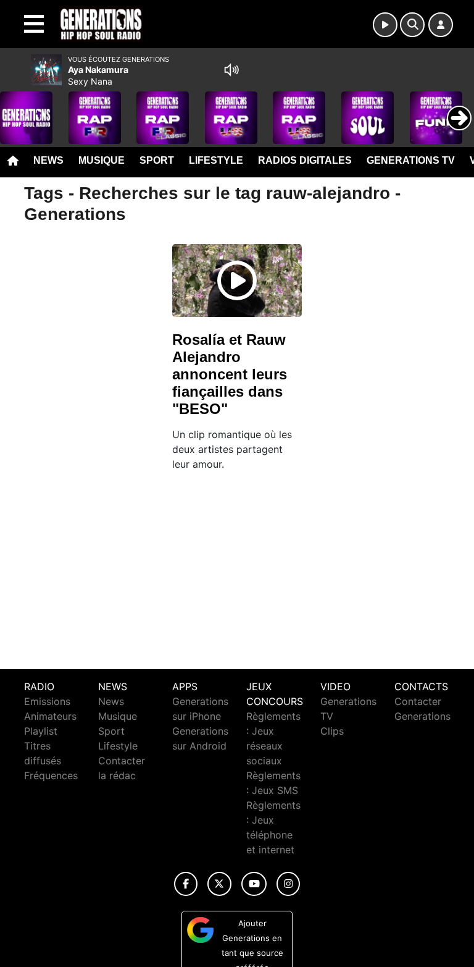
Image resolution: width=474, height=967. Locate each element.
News (48, 160)
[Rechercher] (412, 24)
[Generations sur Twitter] (219, 884)
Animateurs (50, 716)
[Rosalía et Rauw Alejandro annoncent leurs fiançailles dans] (237, 280)
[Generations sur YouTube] (254, 884)
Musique (101, 160)
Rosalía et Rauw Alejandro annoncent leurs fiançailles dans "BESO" (229, 374)
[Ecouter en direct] (385, 24)
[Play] (16, 108)
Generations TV (411, 160)
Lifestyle (216, 160)
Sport (156, 160)
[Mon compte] (440, 24)
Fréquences (51, 775)
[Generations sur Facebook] (186, 884)
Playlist (40, 731)
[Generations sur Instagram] (288, 884)
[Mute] (231, 70)
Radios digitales (305, 160)
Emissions (47, 701)
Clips (332, 731)
